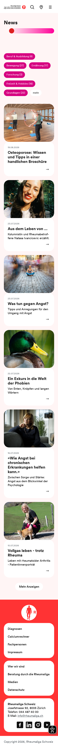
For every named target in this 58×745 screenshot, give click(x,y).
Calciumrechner (18, 636)
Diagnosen (15, 628)
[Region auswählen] (41, 7)
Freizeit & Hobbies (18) (19, 83)
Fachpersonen (17, 644)
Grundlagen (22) (15, 92)
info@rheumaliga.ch (30, 715)
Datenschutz (16, 689)
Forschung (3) (14, 74)
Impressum (15, 652)
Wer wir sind (16, 666)
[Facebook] (20, 725)
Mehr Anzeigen (29, 586)
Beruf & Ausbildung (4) (19, 56)
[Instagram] (38, 725)
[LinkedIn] (29, 725)
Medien (13, 682)
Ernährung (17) (40, 65)
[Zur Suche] (32, 7)
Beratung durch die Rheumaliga (29, 674)
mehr (36, 92)
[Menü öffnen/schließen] (50, 7)
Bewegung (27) (15, 65)
